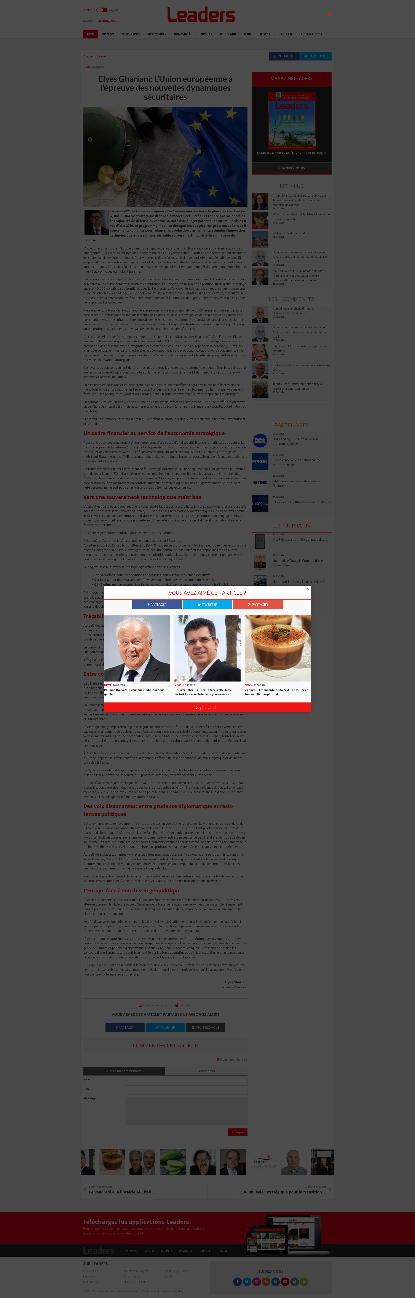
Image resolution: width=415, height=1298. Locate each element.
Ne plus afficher (207, 707)
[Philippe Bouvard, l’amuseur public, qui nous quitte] (137, 648)
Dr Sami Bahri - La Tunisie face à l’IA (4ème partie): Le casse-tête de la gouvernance (203, 692)
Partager (158, 604)
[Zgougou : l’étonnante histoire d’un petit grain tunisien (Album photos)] (278, 648)
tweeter (209, 604)
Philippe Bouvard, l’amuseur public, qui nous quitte (134, 692)
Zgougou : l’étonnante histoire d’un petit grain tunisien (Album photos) (276, 692)
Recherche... (262, 13)
